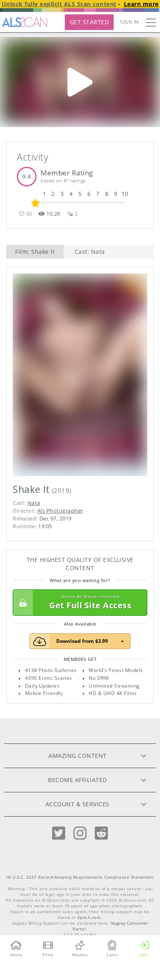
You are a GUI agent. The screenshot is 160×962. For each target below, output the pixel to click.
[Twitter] (58, 833)
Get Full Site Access (90, 602)
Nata (33, 502)
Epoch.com (89, 917)
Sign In (129, 21)
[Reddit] (101, 833)
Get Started (89, 22)
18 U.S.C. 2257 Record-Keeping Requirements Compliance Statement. (80, 877)
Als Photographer (60, 510)
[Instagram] (80, 833)
